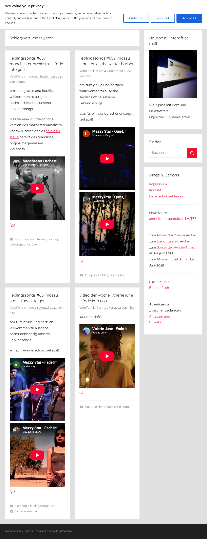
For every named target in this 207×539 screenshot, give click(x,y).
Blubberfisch (159, 288)
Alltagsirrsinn (159, 316)
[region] (103, 14)
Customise (136, 18)
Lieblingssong (168, 241)
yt (12, 225)
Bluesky (155, 322)
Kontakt (155, 190)
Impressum (158, 184)
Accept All (189, 18)
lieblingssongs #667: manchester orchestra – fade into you (36, 64)
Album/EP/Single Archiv (176, 235)
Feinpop (53, 239)
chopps (21, 82)
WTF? (191, 219)
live (34, 244)
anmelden (157, 219)
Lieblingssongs (20, 244)
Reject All (162, 18)
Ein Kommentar (26, 511)
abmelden (176, 219)
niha (88, 76)
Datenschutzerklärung (166, 196)
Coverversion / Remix (30, 239)
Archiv (185, 241)
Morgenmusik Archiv (173, 259)
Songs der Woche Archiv (176, 247)
